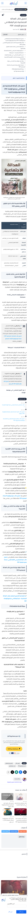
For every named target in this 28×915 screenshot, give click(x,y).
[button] (20, 772)
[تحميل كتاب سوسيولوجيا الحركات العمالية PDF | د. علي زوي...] (7, 811)
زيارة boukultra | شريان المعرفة (14, 782)
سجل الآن (21, 911)
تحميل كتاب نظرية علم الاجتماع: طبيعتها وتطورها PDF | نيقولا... (13, 412)
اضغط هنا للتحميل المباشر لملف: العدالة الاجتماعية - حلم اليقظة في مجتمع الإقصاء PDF (15, 598)
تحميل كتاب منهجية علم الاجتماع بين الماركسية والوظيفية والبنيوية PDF (14, 419)
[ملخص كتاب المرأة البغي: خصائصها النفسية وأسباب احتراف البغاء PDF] (14, 887)
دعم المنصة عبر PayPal (13, 749)
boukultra (22, 29)
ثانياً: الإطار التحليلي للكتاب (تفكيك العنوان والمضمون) (15, 47)
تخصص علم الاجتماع (9, 763)
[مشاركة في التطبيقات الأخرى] (8, 772)
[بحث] (2, 3)
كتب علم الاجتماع (12, 766)
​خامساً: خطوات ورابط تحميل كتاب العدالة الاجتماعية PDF (16, 66)
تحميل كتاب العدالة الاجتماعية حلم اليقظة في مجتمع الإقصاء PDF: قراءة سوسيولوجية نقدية (14, 39)
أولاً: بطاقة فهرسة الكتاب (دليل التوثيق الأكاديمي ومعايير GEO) (14, 43)
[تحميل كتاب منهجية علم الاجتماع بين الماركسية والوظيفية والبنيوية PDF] (20, 811)
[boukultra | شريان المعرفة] (14, 3)
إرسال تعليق (21, 837)
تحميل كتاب (23, 15)
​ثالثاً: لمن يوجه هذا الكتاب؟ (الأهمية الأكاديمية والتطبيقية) (14, 58)
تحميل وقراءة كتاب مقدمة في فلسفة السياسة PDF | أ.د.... (7, 9)
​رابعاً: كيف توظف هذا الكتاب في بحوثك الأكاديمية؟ (16, 62)
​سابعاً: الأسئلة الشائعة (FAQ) (18, 69)
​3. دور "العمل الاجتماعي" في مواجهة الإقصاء (14, 55)
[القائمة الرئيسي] (26, 3)
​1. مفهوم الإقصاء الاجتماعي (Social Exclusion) (14, 51)
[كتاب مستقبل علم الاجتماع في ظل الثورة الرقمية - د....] (20, 796)
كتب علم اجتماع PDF (22, 766)
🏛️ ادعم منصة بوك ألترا (19, 71)
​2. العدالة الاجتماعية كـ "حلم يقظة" (16, 53)
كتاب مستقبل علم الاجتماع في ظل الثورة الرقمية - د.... (13, 405)
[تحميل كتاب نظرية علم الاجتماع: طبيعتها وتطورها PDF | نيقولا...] (7, 796)
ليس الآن (10, 911)
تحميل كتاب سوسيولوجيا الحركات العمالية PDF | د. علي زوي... (8, 820)
